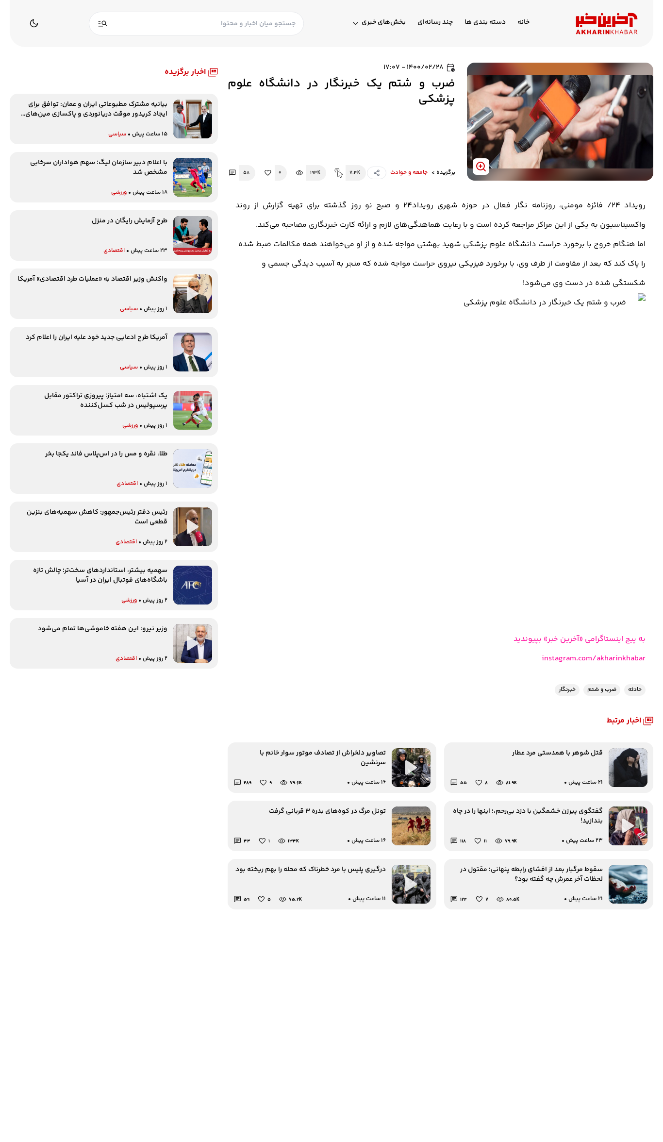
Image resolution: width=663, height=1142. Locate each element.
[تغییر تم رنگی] (34, 23)
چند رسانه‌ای (435, 22)
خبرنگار (567, 689)
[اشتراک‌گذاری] (376, 173)
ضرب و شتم (601, 689)
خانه (523, 22)
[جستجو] (103, 23)
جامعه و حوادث (409, 173)
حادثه (635, 689)
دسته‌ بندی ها (485, 22)
